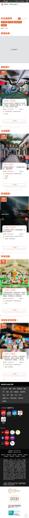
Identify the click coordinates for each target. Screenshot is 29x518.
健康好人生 (6, 398)
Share (20, 109)
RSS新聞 (23, 456)
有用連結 (18, 456)
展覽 (5, 164)
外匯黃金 (16, 392)
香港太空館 (12, 238)
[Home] (6, 4)
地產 (12, 395)
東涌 (6, 367)
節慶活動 (6, 100)
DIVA (20, 395)
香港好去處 (13, 398)
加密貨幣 (22, 392)
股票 (14, 389)
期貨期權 (19, 389)
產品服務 (9, 454)
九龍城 (6, 176)
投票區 (4, 401)
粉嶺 (6, 28)
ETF (4, 392)
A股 (11, 392)
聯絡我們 (20, 454)
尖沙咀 (6, 238)
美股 (7, 392)
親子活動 (13, 227)
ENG (25, 18)
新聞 (10, 389)
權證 (25, 389)
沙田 (6, 303)
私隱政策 (26, 454)
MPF (8, 395)
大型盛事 (6, 290)
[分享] (27, 166)
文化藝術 (10, 164)
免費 (6, 178)
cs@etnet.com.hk (17, 452)
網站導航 (12, 456)
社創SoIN (20, 398)
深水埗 (6, 113)
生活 (16, 395)
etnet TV (5, 389)
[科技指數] (6, 1)
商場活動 (13, 100)
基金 (4, 395)
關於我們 (3, 454)
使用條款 (6, 456)
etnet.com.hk (7, 384)
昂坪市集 (10, 367)
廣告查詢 (15, 454)
